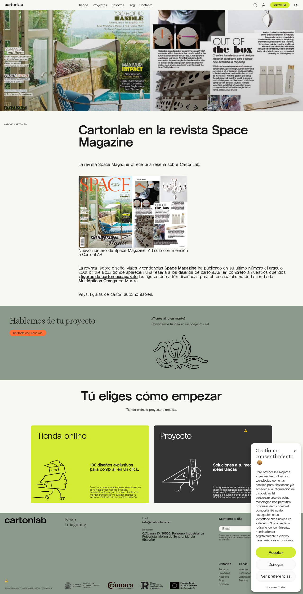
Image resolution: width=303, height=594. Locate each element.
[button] (295, 450)
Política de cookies (276, 587)
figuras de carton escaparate (109, 276)
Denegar (275, 564)
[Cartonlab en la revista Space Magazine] (14, 5)
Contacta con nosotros (27, 332)
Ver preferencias (275, 576)
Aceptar (276, 552)
